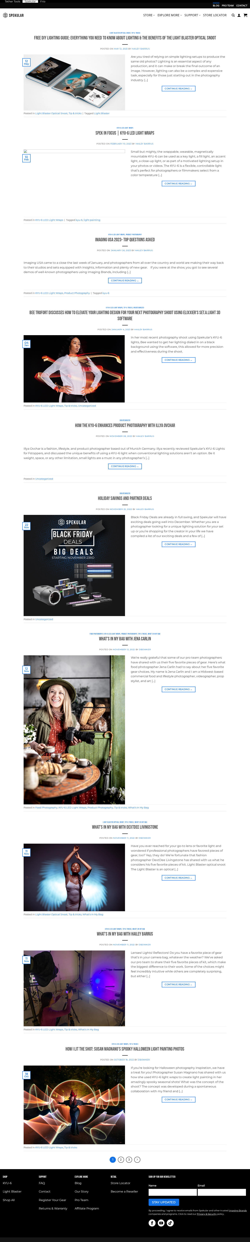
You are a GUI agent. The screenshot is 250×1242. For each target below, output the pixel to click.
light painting (92, 220)
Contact (241, 5)
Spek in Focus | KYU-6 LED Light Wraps (125, 133)
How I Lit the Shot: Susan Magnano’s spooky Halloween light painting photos (125, 1049)
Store (148, 15)
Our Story (82, 1191)
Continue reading (179, 88)
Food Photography (96, 634)
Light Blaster (101, 113)
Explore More (169, 15)
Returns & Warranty (53, 1208)
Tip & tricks (135, 33)
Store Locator (215, 15)
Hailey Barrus (141, 48)
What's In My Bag (154, 634)
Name (152, 1185)
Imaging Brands (238, 1210)
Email (201, 1185)
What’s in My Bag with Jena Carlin (125, 639)
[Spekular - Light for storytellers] (13, 15)
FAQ (42, 1183)
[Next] (137, 1160)
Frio (42, 1)
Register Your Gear (52, 1200)
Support (191, 15)
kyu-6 (79, 220)
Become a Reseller (124, 1191)
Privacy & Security (207, 1214)
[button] (233, 15)
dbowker (145, 649)
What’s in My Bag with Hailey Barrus (125, 934)
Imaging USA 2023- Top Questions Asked (125, 240)
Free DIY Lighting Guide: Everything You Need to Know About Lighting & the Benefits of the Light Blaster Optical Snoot (125, 38)
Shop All (9, 1200)
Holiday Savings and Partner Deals (125, 498)
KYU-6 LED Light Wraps (125, 128)
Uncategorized (138, 307)
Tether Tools (12, 1)
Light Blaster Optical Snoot (120, 33)
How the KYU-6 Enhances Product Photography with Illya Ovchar (125, 425)
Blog (216, 5)
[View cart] (245, 15)
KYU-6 (7, 1183)
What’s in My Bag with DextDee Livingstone (125, 827)
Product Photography (134, 234)
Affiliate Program (87, 1208)
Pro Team (228, 5)
